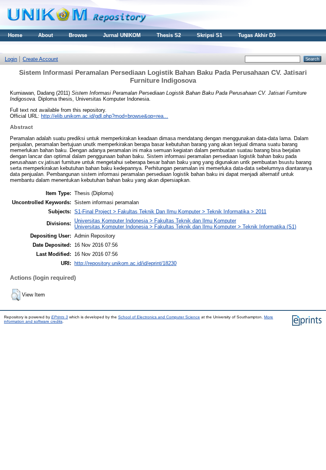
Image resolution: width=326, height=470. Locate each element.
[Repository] (76, 28)
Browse (78, 35)
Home (15, 35)
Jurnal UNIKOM (122, 35)
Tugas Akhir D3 (257, 35)
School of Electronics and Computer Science (159, 317)
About (45, 35)
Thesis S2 (169, 35)
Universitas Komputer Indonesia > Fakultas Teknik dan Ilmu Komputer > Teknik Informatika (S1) (185, 227)
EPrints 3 (59, 317)
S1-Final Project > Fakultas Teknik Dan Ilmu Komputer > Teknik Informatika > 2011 (170, 212)
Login (11, 59)
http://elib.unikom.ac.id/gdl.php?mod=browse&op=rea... (104, 116)
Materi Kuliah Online (33, 47)
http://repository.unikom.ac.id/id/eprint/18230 (125, 263)
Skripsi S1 (209, 35)
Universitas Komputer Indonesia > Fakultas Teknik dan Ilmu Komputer (155, 221)
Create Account (40, 59)
